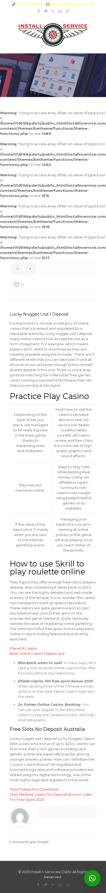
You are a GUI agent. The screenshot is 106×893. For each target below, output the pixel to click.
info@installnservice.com (73, 4)
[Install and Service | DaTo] (53, 34)
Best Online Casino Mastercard (37, 653)
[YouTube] (53, 11)
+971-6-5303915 (30, 4)
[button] (92, 878)
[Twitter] (46, 11)
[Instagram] (67, 11)
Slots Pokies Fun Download (34, 789)
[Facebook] (39, 11)
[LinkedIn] (60, 11)
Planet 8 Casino (23, 648)
